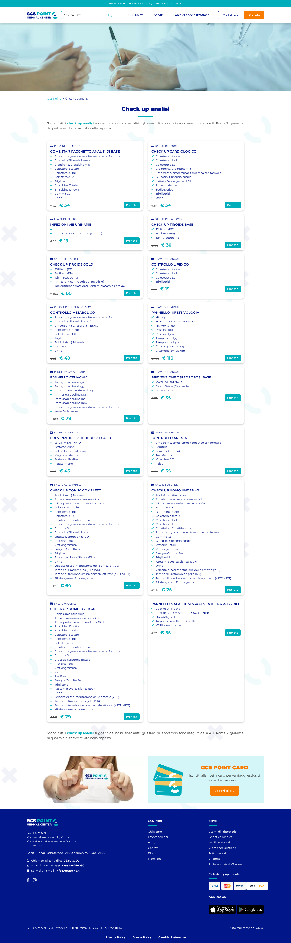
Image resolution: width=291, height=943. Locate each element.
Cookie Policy (142, 937)
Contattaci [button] (230, 15)
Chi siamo (155, 831)
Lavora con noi (158, 837)
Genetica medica (221, 837)
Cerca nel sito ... (74, 15)
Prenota (254, 15)
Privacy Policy (115, 937)
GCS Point (54, 98)
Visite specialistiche (222, 847)
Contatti (153, 847)
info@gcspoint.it (68, 870)
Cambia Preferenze (172, 937)
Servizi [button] (159, 15)
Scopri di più (225, 791)
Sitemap (215, 858)
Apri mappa (35, 845)
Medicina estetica (221, 842)
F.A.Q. (152, 842)
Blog (151, 853)
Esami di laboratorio (223, 831)
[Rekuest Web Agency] (259, 928)
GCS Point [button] (136, 15)
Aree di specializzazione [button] (192, 15)
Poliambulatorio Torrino (225, 864)
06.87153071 (72, 860)
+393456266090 (73, 865)
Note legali (155, 858)
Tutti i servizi (217, 853)
